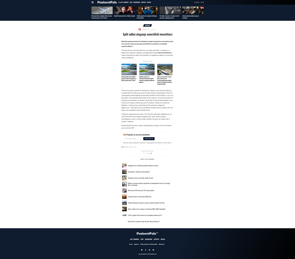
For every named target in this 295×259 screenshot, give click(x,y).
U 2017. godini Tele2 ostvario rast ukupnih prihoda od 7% (145, 215)
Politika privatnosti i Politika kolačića (148, 244)
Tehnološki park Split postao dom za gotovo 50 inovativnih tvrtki (128, 78)
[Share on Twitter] (146, 153)
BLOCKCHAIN (136, 2)
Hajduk (126, 147)
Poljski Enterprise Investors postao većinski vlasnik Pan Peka (146, 203)
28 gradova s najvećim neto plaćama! (139, 172)
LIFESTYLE (143, 2)
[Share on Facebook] (144, 153)
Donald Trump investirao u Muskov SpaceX (124, 16)
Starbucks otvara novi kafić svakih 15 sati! (140, 178)
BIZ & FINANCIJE (124, 2)
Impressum (136, 244)
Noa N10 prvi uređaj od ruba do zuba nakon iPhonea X (144, 221)
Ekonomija (147, 25)
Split (135, 147)
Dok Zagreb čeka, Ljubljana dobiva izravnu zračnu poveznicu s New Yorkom (101, 17)
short (131, 147)
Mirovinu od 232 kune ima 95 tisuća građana (141, 190)
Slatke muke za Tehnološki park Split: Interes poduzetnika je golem (146, 79)
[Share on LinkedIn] (149, 153)
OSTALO (149, 2)
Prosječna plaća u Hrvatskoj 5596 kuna (139, 196)
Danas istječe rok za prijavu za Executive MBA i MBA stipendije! (146, 209)
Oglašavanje (161, 244)
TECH (131, 2)
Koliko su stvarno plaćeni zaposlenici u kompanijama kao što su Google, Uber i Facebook (149, 184)
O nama (195, 2)
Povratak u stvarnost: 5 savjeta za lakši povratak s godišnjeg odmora (169, 17)
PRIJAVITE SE (149, 138)
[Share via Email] (151, 153)
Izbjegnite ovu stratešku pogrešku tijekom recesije (143, 165)
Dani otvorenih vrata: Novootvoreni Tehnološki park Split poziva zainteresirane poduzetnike (164, 80)
